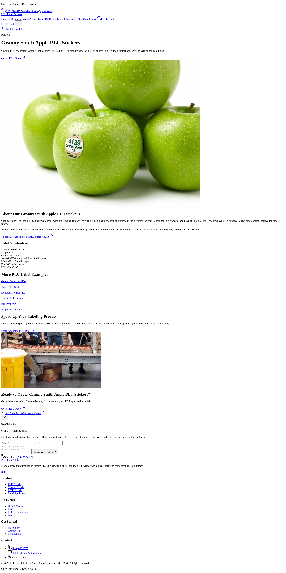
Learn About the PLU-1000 (16, 330)
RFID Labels (52, 19)
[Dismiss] (4, 417)
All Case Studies (14, 413)
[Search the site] (99, 19)
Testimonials (14, 533)
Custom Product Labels (33, 19)
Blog (86, 19)
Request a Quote (32, 413)
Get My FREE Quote (43, 452)
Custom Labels (16, 487)
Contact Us (14, 530)
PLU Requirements (18, 512)
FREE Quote (108, 19)
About (80, 19)
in (3, 471)
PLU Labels (14, 19)
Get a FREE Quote (11, 58)
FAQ (10, 509)
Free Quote (14, 527)
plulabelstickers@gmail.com (37, 11)
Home (4, 19)
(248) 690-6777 (13, 11)
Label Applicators (68, 19)
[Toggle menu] (18, 23)
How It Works (15, 506)
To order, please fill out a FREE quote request (25, 236)
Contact (93, 19)
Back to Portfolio (14, 29)
